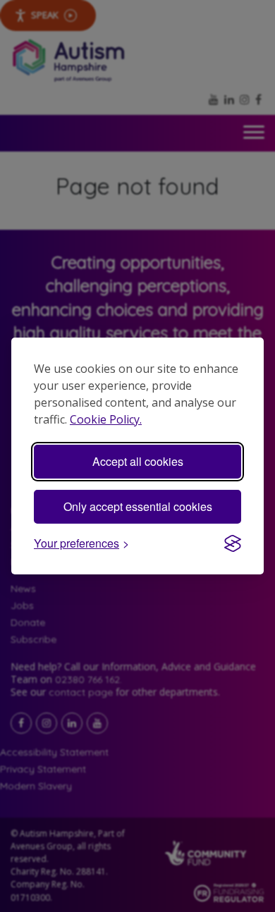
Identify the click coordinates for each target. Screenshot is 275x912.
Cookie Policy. (106, 419)
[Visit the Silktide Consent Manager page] (232, 543)
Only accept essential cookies (137, 506)
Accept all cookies (137, 461)
